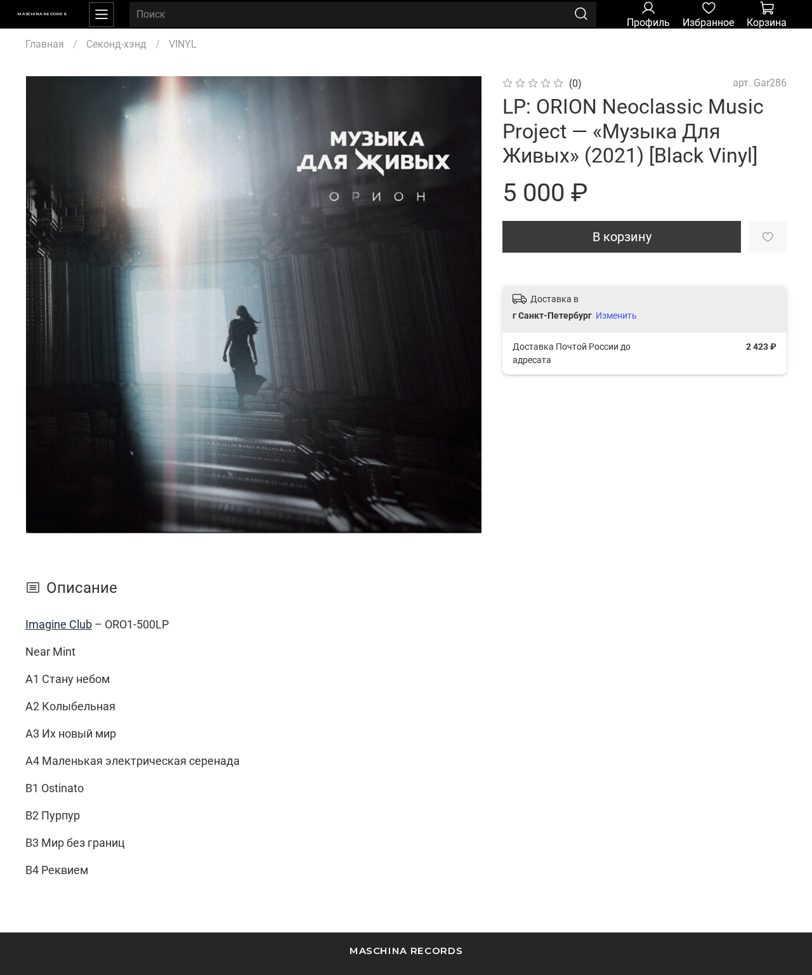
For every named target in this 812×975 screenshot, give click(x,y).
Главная (44, 44)
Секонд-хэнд (116, 44)
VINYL (183, 44)
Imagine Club (58, 624)
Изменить (616, 315)
